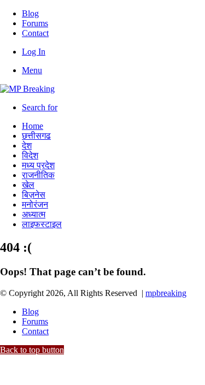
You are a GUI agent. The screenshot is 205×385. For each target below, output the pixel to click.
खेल (28, 184)
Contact (35, 33)
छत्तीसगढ (36, 135)
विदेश (30, 155)
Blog (30, 13)
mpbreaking (165, 293)
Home (32, 126)
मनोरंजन (35, 204)
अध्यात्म (33, 214)
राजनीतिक (38, 175)
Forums (35, 23)
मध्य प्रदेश (38, 165)
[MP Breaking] (27, 88)
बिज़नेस (33, 194)
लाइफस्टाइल (42, 224)
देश (27, 145)
